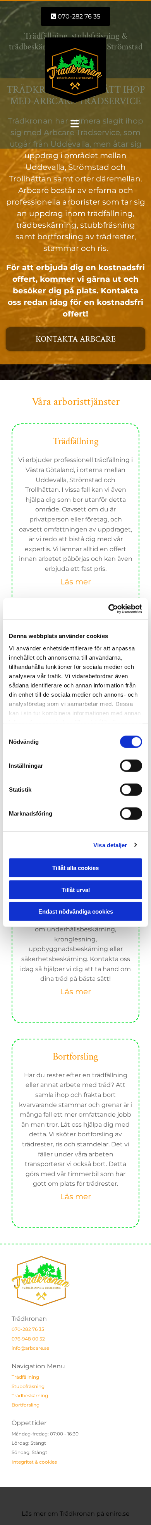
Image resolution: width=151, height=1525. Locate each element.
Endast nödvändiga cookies (75, 911)
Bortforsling (25, 1405)
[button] (75, 16)
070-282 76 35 (28, 1329)
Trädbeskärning (30, 1395)
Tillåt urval (76, 889)
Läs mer (75, 581)
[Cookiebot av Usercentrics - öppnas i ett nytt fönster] (108, 609)
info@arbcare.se (30, 1348)
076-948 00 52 (28, 1339)
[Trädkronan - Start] (75, 70)
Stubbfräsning (28, 1386)
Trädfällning (25, 1377)
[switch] (131, 766)
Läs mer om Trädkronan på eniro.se (76, 1513)
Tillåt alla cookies (75, 868)
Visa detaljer (110, 844)
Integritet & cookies (34, 1462)
